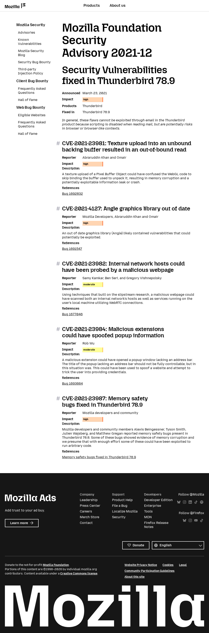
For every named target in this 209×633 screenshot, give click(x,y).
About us (118, 5)
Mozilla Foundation (56, 565)
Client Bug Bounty (32, 81)
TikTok (195, 502)
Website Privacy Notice (141, 565)
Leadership (89, 500)
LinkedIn (190, 502)
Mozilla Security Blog (31, 53)
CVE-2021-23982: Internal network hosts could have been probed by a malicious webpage (123, 266)
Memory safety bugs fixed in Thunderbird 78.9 (99, 457)
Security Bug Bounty (34, 62)
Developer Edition (158, 500)
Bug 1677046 (72, 314)
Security (119, 517)
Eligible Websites (32, 115)
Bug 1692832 (72, 194)
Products (91, 5)
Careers (86, 511)
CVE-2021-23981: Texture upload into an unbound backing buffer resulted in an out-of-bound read (126, 146)
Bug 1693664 (72, 383)
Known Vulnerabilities (29, 42)
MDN (148, 517)
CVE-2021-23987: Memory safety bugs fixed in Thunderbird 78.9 (105, 401)
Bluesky (178, 502)
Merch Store (89, 517)
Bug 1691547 (72, 249)
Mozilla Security (30, 25)
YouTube (195, 520)
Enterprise (152, 506)
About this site (135, 577)
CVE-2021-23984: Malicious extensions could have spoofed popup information (113, 332)
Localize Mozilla (125, 511)
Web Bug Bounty (30, 107)
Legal (183, 565)
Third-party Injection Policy (30, 71)
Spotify (201, 502)
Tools (148, 511)
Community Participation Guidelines (150, 571)
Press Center (90, 506)
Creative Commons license (78, 573)
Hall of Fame (27, 100)
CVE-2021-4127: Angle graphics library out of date (126, 208)
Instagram (184, 502)
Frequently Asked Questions (32, 91)
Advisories (26, 32)
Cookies (167, 565)
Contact (86, 523)
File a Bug (119, 506)
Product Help (122, 500)
